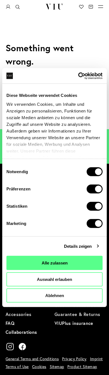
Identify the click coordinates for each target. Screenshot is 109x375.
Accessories (18, 314)
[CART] (91, 7)
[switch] (95, 189)
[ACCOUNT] (8, 7)
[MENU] (101, 7)
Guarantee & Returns (77, 314)
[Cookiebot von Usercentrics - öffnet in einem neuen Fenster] (78, 75)
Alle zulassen (55, 263)
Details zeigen (78, 246)
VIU (54, 7)
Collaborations (21, 332)
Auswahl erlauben (54, 279)
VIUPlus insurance (73, 323)
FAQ (10, 323)
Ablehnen (54, 295)
